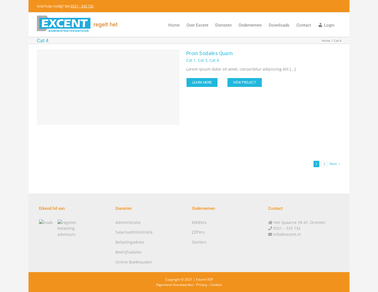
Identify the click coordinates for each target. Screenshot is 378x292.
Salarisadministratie (134, 232)
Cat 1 (191, 60)
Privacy (201, 284)
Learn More (202, 82)
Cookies (216, 284)
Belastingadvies (129, 242)
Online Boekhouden (133, 262)
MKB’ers (199, 222)
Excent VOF (204, 279)
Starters (199, 242)
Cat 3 (202, 60)
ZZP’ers (198, 232)
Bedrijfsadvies (128, 252)
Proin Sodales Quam (209, 53)
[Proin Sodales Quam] (108, 87)
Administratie (128, 222)
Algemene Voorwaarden (174, 284)
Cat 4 (214, 60)
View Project (244, 82)
